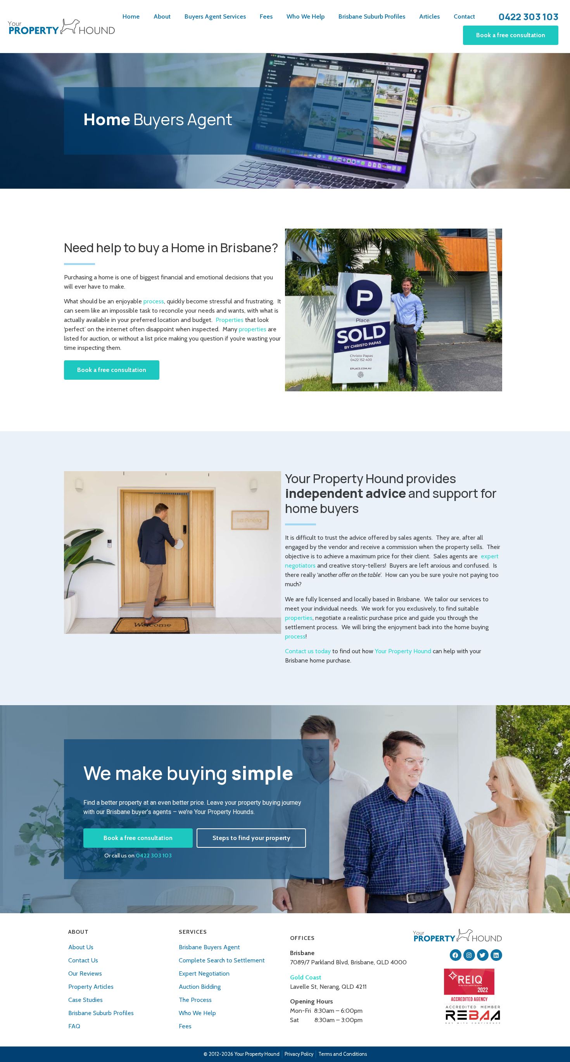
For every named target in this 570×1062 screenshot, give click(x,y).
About (162, 16)
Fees (266, 16)
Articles (429, 16)
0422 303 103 (154, 855)
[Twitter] (483, 955)
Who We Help (306, 16)
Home (131, 16)
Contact (464, 16)
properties (252, 329)
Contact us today (308, 651)
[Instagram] (469, 955)
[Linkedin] (496, 955)
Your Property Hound (403, 651)
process (153, 301)
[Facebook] (455, 955)
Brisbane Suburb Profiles (372, 16)
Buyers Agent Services (215, 16)
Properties (230, 320)
